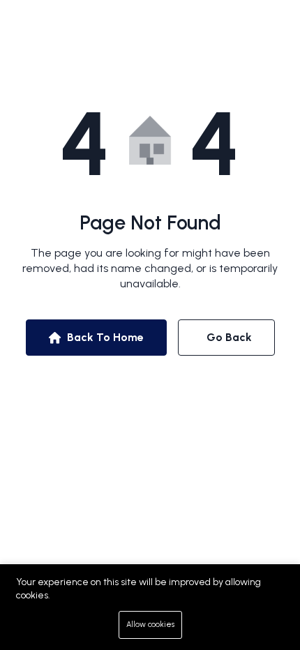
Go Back (229, 337)
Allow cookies (150, 624)
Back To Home (105, 337)
